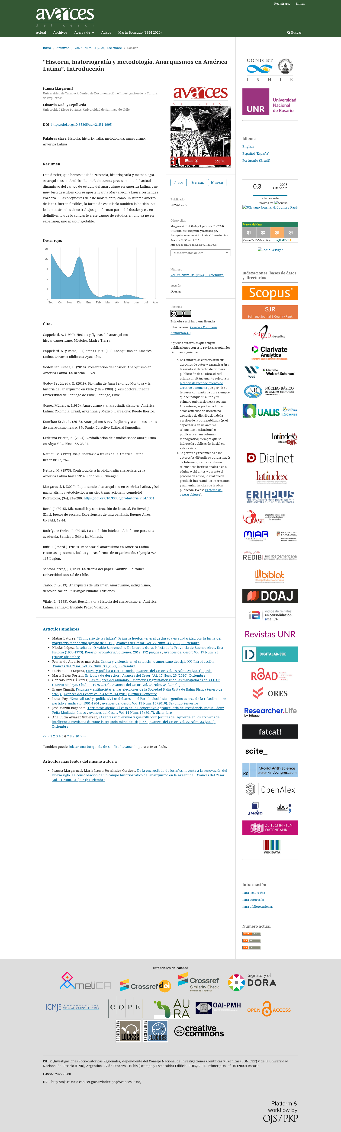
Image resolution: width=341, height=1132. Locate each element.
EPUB (219, 182)
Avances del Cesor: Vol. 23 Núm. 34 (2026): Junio (149, 684)
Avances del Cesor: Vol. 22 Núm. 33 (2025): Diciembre (157, 643)
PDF (180, 182)
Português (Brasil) (256, 160)
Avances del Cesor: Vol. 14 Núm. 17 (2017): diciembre (130, 712)
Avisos (106, 32)
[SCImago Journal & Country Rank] (270, 207)
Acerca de (82, 32)
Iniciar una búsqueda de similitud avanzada (103, 746)
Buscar (296, 32)
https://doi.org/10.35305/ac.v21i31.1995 (81, 124)
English (248, 146)
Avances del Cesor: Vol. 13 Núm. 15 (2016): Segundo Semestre (150, 703)
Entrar (300, 3)
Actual (41, 32)
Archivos (60, 32)
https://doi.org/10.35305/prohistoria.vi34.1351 (119, 498)
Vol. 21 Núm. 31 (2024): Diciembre (98, 48)
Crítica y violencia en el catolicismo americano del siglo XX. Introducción (158, 661)
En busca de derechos (102, 675)
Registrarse (282, 3)
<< (45, 736)
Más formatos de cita (188, 253)
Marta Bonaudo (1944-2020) (140, 32)
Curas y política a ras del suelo (110, 671)
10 (77, 736)
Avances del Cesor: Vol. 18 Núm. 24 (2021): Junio (174, 671)
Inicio (47, 48)
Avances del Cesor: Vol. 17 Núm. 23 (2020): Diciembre (164, 675)
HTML (199, 182)
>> (85, 736)
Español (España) (255, 153)
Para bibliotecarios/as (257, 906)
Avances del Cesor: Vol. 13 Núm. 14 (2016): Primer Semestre (110, 694)
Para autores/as (253, 899)
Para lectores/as (253, 893)
